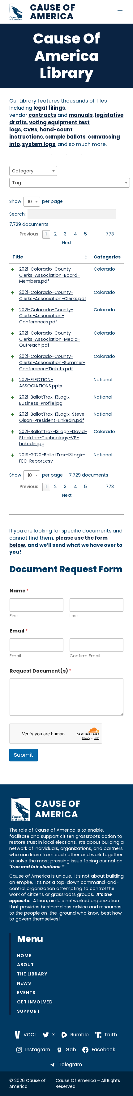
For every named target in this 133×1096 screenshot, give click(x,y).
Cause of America (52, 11)
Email (15, 656)
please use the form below (58, 541)
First (14, 616)
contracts (42, 115)
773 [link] (110, 234)
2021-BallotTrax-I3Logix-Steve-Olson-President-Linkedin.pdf (53, 417)
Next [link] (67, 243)
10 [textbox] (30, 202)
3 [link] (65, 234)
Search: (17, 214)
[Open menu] (120, 12)
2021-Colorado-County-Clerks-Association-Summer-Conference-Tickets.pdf (52, 362)
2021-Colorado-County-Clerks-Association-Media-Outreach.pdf (49, 339)
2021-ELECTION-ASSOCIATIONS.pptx (40, 383)
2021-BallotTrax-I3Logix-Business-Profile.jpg (45, 400)
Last (74, 616)
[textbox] (25, 171)
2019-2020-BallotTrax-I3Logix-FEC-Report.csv (52, 458)
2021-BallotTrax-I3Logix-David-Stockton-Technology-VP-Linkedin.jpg (53, 437)
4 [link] (75, 234)
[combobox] (33, 171)
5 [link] (85, 234)
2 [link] (55, 234)
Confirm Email (85, 656)
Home (24, 956)
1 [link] (46, 234)
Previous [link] (29, 234)
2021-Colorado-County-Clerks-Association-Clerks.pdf (52, 295)
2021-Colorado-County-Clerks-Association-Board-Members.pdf (49, 275)
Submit (23, 755)
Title (17, 257)
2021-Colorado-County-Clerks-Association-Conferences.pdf (46, 316)
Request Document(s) (40, 671)
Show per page (36, 201)
